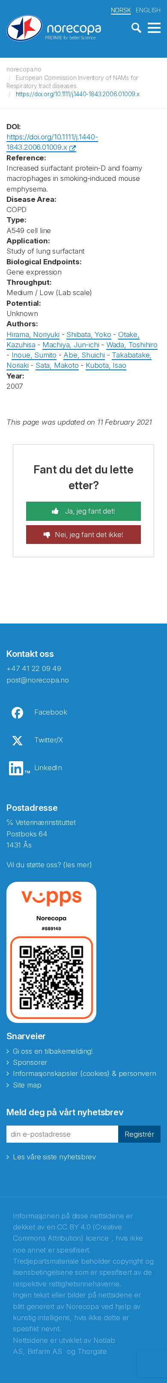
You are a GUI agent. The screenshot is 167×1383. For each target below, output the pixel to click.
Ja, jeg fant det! (89, 511)
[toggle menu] (154, 28)
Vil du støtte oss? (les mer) (49, 864)
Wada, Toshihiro (132, 344)
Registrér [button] (139, 1134)
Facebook (50, 712)
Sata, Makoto (57, 365)
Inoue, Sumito (34, 355)
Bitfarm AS (44, 1351)
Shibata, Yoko (88, 334)
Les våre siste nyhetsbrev (54, 1156)
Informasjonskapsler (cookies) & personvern (84, 1073)
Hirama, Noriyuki (33, 334)
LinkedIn (48, 767)
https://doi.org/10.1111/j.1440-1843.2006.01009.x (77, 94)
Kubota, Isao (106, 365)
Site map (27, 1085)
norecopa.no (24, 69)
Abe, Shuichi (84, 355)
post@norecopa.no (37, 680)
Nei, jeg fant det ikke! (89, 534)
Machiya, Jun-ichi (70, 344)
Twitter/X (48, 740)
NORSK (121, 10)
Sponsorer (30, 1062)
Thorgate (92, 1351)
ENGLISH (148, 10)
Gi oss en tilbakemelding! (53, 1051)
